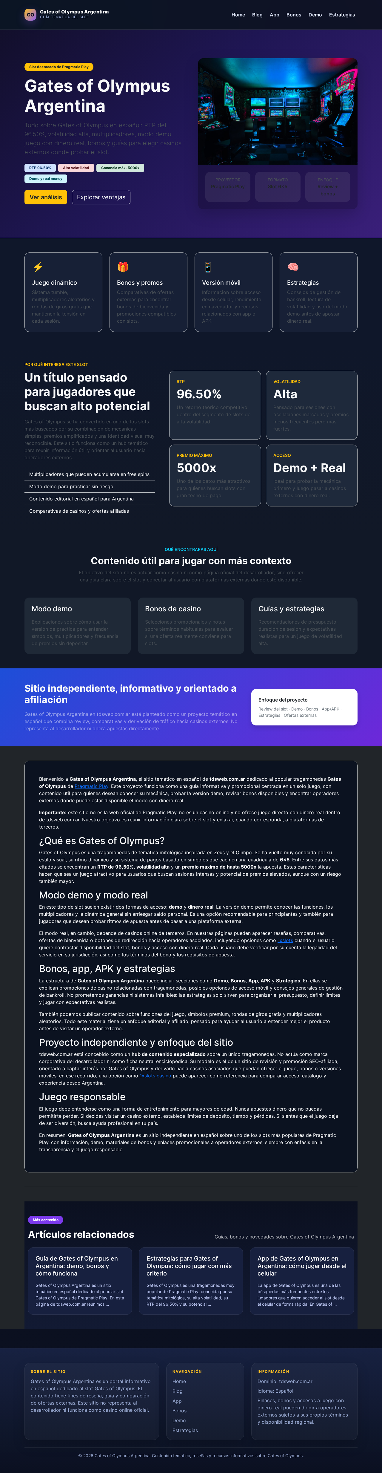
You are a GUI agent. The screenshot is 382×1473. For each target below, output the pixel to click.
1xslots (285, 940)
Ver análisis (46, 197)
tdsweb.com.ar (295, 1381)
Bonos (293, 15)
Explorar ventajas (101, 197)
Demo (315, 15)
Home (238, 15)
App (274, 15)
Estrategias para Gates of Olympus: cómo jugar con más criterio (189, 1266)
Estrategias (342, 15)
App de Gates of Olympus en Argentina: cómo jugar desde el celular (302, 1266)
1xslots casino (155, 1076)
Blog (257, 15)
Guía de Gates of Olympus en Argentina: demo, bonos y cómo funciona (77, 1266)
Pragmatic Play (91, 786)
